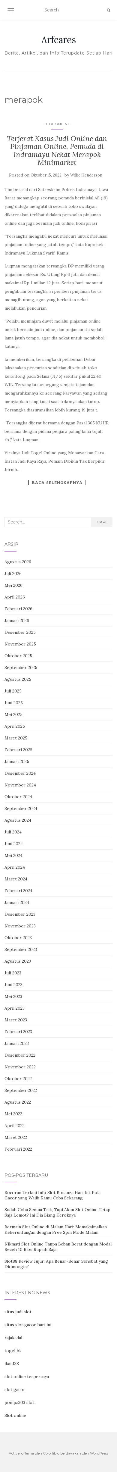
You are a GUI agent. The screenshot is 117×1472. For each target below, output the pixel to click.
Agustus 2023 (17, 961)
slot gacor (14, 1389)
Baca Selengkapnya (57, 482)
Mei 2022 (13, 1114)
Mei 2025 (13, 714)
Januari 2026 (16, 620)
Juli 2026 (13, 573)
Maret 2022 (15, 1137)
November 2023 (20, 926)
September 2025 (20, 667)
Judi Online (57, 124)
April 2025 (14, 726)
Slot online (15, 1415)
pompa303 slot (19, 1402)
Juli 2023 (12, 973)
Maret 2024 (15, 879)
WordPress (99, 1453)
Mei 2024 (13, 855)
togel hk (13, 1350)
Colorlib (49, 1453)
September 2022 (20, 1090)
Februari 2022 (18, 1149)
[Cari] (108, 10)
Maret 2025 (15, 738)
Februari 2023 (18, 1031)
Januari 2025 (16, 761)
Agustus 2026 (17, 561)
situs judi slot (18, 1311)
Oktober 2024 (18, 796)
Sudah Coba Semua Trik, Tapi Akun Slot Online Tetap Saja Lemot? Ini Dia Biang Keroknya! (57, 1212)
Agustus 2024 (17, 820)
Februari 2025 (18, 749)
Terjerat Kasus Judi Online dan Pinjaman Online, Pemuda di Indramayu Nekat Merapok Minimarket (57, 150)
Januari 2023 (16, 1043)
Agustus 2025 (17, 679)
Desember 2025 (20, 632)
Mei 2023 (13, 996)
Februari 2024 (18, 890)
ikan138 (11, 1363)
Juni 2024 (13, 843)
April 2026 (14, 597)
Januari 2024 (16, 902)
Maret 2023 (15, 1020)
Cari (101, 522)
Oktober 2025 (18, 655)
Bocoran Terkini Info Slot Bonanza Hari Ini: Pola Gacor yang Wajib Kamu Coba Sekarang (52, 1195)
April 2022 (14, 1125)
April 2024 (14, 867)
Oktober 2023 (18, 937)
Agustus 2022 (17, 1102)
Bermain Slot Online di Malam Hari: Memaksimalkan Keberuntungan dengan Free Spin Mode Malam (55, 1229)
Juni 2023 (13, 984)
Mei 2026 (13, 585)
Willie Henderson (86, 175)
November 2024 (20, 785)
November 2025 (20, 644)
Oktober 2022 (18, 1078)
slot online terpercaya (26, 1376)
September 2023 (20, 949)
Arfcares (58, 39)
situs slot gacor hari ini (27, 1324)
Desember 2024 (20, 773)
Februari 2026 (18, 608)
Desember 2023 (19, 914)
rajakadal (13, 1337)
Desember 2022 (19, 1055)
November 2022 (20, 1067)
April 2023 (14, 1008)
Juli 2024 (13, 832)
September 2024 (20, 808)
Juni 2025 (13, 702)
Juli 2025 (13, 691)
